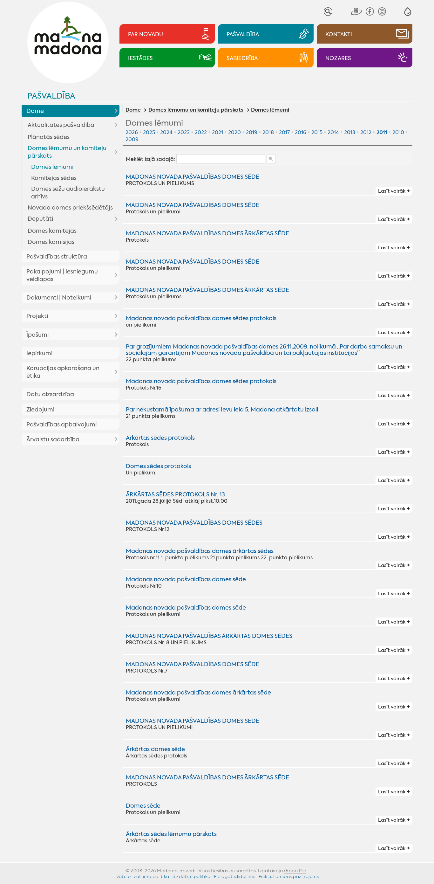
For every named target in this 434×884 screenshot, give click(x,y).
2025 (149, 132)
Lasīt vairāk (391, 191)
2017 (284, 132)
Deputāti (40, 219)
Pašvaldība (51, 96)
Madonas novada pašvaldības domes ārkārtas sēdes (200, 551)
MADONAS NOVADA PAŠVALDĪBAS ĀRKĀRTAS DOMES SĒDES (209, 636)
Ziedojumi (40, 409)
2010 (398, 132)
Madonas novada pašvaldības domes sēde (186, 579)
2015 (316, 132)
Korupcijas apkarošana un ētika (62, 372)
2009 (132, 139)
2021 (217, 132)
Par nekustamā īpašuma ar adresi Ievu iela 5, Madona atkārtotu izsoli (222, 409)
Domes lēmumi (52, 167)
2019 (251, 132)
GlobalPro (295, 871)
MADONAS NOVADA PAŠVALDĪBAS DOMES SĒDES (194, 523)
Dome (35, 111)
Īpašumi (37, 335)
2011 (381, 132)
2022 (201, 132)
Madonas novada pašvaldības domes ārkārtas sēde (198, 692)
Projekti (37, 316)
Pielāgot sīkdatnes (234, 876)
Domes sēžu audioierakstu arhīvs (68, 192)
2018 (268, 132)
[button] (407, 11)
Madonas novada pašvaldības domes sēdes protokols (201, 318)
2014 (333, 132)
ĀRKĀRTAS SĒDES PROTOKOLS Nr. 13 (175, 494)
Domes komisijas (51, 242)
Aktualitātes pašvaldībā (61, 125)
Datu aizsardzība (50, 394)
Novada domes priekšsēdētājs (70, 207)
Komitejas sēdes (54, 178)
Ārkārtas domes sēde (155, 749)
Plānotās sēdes (49, 137)
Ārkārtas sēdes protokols (160, 438)
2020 (234, 132)
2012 (365, 132)
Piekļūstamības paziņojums (289, 876)
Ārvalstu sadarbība (52, 439)
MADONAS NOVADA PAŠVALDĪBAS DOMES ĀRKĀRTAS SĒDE (207, 233)
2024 (166, 132)
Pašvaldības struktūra (56, 256)
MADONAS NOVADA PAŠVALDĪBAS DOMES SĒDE (192, 177)
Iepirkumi (39, 353)
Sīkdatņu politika (192, 876)
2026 (131, 132)
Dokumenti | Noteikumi (58, 297)
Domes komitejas (52, 231)
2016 (300, 132)
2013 (349, 132)
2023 (184, 132)
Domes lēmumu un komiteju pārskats (67, 152)
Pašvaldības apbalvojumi (61, 424)
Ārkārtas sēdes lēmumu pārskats (171, 834)
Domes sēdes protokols (158, 466)
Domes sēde (143, 806)
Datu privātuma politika (142, 876)
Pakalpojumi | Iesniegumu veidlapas (62, 275)
